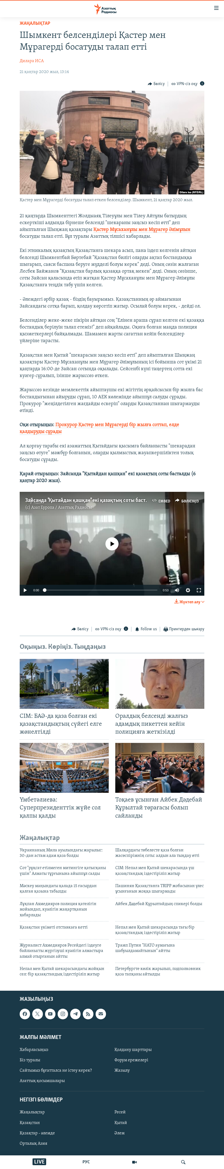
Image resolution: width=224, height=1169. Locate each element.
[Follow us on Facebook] (25, 1014)
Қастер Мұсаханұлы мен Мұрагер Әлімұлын (141, 229)
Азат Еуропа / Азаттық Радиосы (61, 507)
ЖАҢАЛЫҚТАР (35, 23)
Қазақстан (30, 1122)
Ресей (120, 1112)
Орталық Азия (33, 1143)
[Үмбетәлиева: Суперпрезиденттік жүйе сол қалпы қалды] (64, 768)
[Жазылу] (101, 1014)
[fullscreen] (198, 590)
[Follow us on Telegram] (75, 1014)
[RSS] (88, 1014)
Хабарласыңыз (34, 1050)
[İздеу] (183, 1162)
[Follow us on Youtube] (50, 1014)
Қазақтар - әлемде (37, 1133)
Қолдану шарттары (133, 1050)
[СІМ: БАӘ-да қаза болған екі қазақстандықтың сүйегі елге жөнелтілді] (64, 684)
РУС (86, 1162)
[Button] (156, 84)
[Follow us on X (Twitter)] (37, 1014)
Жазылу (122, 1070)
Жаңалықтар (32, 1112)
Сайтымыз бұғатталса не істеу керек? (56, 1070)
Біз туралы (30, 1060)
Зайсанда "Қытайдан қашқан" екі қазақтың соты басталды (91, 500)
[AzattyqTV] (134, 1162)
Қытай (120, 1122)
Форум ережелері (131, 1060)
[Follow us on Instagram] (63, 1014)
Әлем (119, 1133)
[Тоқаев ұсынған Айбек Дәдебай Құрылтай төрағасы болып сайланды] (159, 768)
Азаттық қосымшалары (42, 1081)
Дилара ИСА (32, 61)
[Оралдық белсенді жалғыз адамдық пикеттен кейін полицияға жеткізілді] (159, 684)
